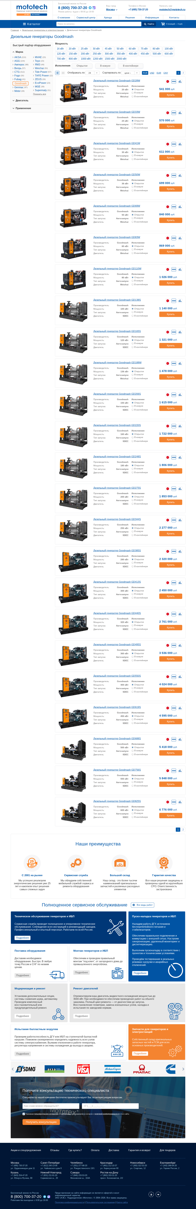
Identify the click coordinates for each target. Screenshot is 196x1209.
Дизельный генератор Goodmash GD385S (117, 550)
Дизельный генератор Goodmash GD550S (117, 676)
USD (152, 73)
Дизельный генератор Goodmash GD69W (116, 206)
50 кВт (120, 48)
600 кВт (169, 53)
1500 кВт (109, 58)
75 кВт (144, 48)
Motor (19, 91)
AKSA (20, 57)
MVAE (40, 57)
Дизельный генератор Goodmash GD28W (116, 80)
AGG (19, 61)
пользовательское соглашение (46, 1114)
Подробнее (22, 938)
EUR (159, 73)
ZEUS (40, 79)
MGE (39, 86)
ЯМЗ (39, 64)
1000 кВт (85, 58)
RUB (145, 73)
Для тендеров (167, 1150)
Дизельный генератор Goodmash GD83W (116, 237)
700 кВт (61, 58)
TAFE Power (44, 75)
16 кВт (60, 48)
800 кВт (73, 58)
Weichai (41, 68)
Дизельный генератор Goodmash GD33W (116, 112)
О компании (64, 17)
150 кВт (73, 53)
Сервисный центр (86, 17)
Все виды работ (145, 905)
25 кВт (84, 48)
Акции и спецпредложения (26, 1150)
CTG (19, 72)
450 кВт (145, 53)
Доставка (114, 1150)
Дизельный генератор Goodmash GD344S (117, 519)
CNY (166, 73)
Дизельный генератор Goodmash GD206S (117, 394)
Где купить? (75, 1150)
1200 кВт (97, 58)
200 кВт (85, 53)
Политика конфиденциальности (69, 1202)
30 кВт (96, 48)
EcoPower (42, 83)
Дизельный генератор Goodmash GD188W (117, 362)
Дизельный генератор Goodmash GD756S (117, 770)
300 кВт (109, 53)
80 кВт (156, 48)
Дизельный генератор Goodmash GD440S (117, 613)
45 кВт (108, 48)
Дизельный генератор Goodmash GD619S (117, 707)
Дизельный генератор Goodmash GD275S (117, 488)
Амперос (21, 64)
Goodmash (21, 83)
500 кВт (157, 53)
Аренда (108, 17)
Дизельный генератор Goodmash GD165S (117, 331)
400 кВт (133, 53)
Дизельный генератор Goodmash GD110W (117, 268)
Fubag (19, 79)
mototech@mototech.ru (172, 9)
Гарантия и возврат (139, 1150)
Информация (152, 17)
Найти (151, 24)
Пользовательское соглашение (100, 1202)
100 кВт (169, 48)
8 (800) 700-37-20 (72, 8)
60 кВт (132, 48)
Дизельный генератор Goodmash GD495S (117, 644)
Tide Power (43, 72)
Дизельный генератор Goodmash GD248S (117, 456)
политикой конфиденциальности (107, 1114)
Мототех (32, 10)
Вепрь (19, 68)
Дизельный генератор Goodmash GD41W (116, 143)
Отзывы (54, 1150)
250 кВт (97, 53)
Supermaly (43, 90)
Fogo (19, 75)
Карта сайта (122, 1202)
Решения (130, 17)
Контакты (174, 17)
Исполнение (138, 86)
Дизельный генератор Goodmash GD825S (117, 801)
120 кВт (61, 53)
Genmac (21, 87)
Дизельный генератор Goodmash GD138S (117, 300)
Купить (171, 95)
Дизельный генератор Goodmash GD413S (117, 582)
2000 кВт (121, 58)
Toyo (39, 61)
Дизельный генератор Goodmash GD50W (116, 174)
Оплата (95, 1150)
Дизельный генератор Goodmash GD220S (117, 425)
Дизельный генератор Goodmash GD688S (117, 738)
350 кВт (121, 53)
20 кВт (72, 48)
